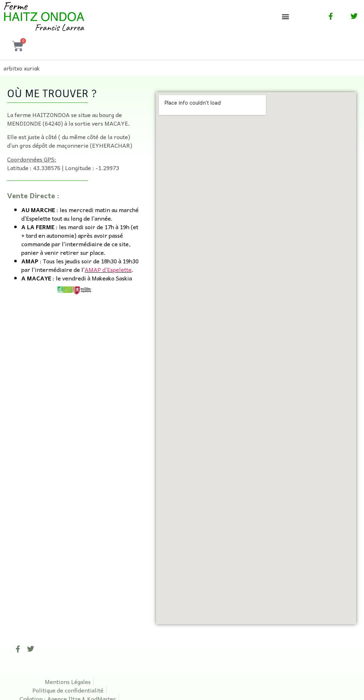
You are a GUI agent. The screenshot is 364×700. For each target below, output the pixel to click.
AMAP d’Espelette (108, 269)
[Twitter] (30, 649)
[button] (285, 16)
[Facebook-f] (18, 649)
